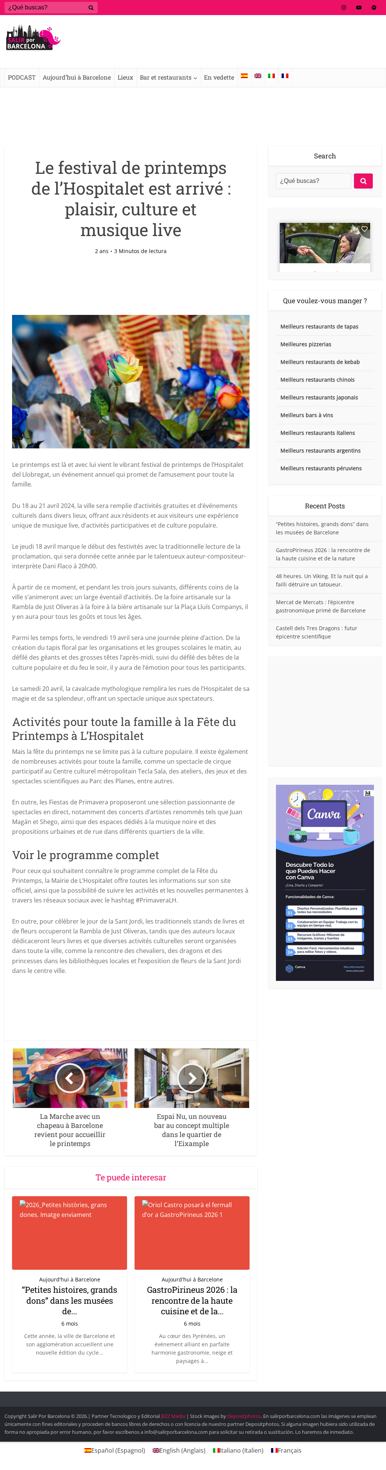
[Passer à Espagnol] (244, 76)
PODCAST (22, 77)
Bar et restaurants (165, 77)
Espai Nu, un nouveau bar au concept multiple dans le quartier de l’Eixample (185, 1398)
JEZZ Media (173, 1416)
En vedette (219, 77)
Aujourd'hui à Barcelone (69, 1279)
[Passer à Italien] (271, 76)
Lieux (125, 77)
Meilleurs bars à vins (306, 415)
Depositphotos (244, 1416)
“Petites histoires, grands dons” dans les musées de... (69, 1300)
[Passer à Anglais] (258, 76)
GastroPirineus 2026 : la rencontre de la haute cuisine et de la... (192, 1300)
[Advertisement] (325, 711)
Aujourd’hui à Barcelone (77, 77)
